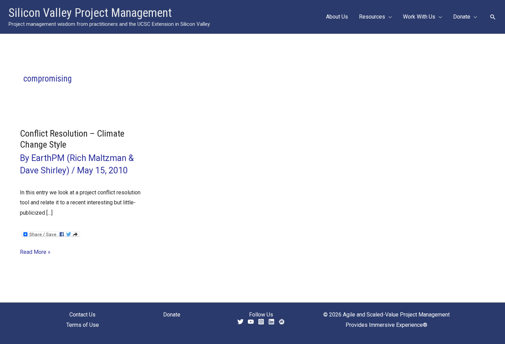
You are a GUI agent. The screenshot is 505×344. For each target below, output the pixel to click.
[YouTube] (251, 322)
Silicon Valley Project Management (90, 13)
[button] (388, 17)
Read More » (35, 252)
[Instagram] (261, 322)
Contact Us (82, 314)
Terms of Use (82, 325)
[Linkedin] (271, 322)
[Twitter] (240, 322)
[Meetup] (282, 322)
